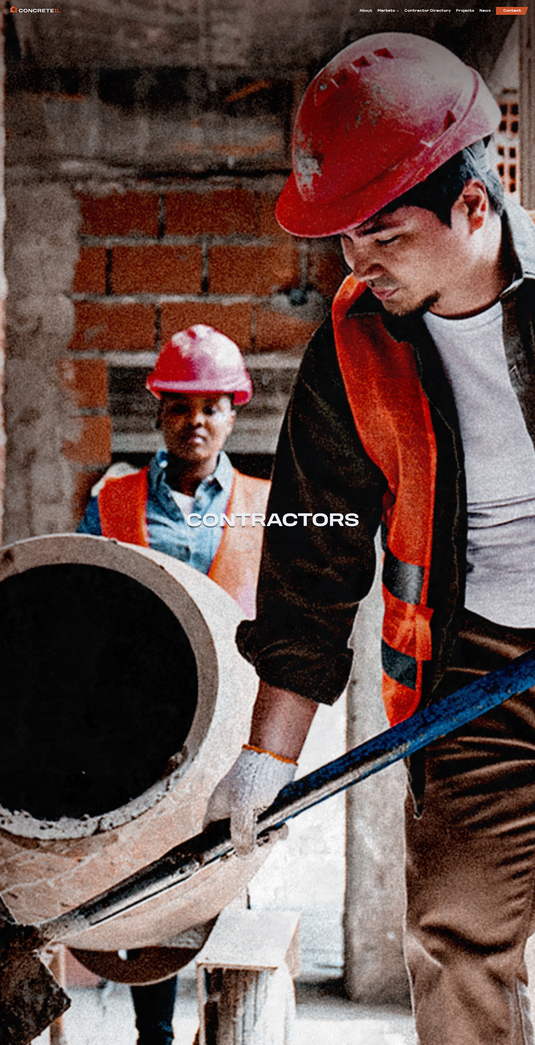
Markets (386, 11)
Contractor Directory (427, 11)
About (365, 11)
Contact (512, 11)
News (485, 11)
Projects (465, 11)
